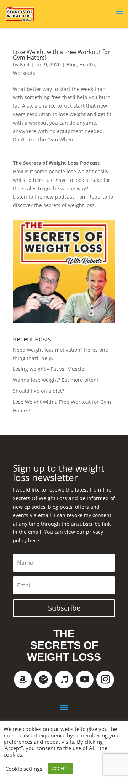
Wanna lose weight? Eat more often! (55, 380)
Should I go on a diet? (38, 391)
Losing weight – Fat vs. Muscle (48, 368)
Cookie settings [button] (23, 768)
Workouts (24, 73)
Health (87, 64)
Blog (71, 64)
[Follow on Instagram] (105, 679)
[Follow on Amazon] (23, 679)
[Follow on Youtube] (85, 679)
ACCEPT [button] (60, 768)
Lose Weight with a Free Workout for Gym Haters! (61, 54)
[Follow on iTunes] (64, 679)
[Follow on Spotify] (43, 679)
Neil (25, 64)
